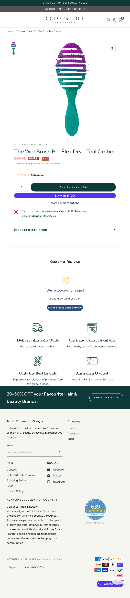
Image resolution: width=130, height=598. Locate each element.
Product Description (30, 230)
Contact (12, 469)
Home (10, 31)
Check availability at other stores (39, 216)
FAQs (10, 485)
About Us (73, 433)
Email (10, 445)
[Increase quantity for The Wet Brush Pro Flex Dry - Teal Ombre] (26, 187)
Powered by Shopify (53, 559)
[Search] (108, 19)
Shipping (32, 163)
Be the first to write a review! (65, 307)
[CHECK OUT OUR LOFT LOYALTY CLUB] (65, 3)
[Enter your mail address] (59, 452)
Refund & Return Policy (21, 475)
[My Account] (114, 19)
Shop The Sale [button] (106, 397)
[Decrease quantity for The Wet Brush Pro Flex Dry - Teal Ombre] (16, 187)
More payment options (65, 203)
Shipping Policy (16, 480)
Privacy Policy (15, 491)
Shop (71, 438)
